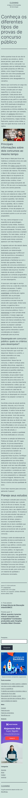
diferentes (22, 591)
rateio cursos (15, 166)
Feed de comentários (7, 713)
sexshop (3, 777)
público (7, 593)
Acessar (3, 708)
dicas (13, 589)
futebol (3, 775)
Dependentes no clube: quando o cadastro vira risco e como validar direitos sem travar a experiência (14, 686)
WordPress (4, 792)
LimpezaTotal (7, 587)
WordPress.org (5, 715)
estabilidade (5, 293)
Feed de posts (5, 710)
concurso (11, 591)
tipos (11, 593)
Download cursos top (8, 253)
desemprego (5, 312)
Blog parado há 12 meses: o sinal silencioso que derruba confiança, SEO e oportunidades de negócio (13, 698)
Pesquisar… (4, 637)
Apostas (3, 770)
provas (3, 593)
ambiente (12, 114)
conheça (17, 591)
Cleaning (14, 3)
